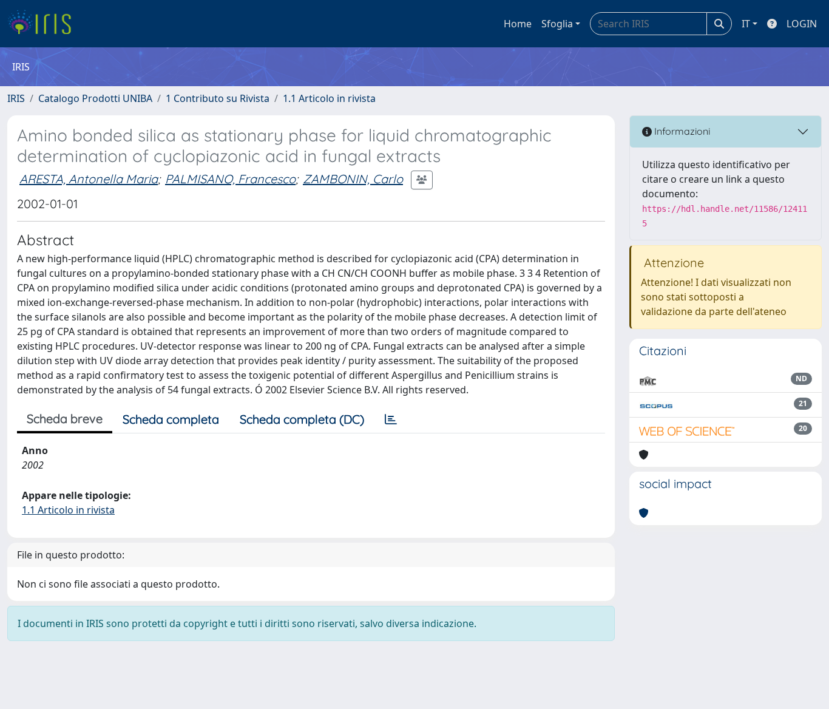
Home (518, 23)
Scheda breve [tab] (65, 418)
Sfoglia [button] (557, 23)
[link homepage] (44, 23)
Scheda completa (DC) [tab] (302, 419)
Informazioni (681, 131)
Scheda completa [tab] (171, 419)
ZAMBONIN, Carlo (353, 178)
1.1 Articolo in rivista (329, 98)
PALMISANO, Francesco (230, 178)
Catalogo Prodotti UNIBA (95, 98)
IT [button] (746, 23)
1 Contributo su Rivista (217, 98)
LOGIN (802, 23)
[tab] (390, 419)
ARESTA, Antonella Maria (88, 178)
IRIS (16, 98)
